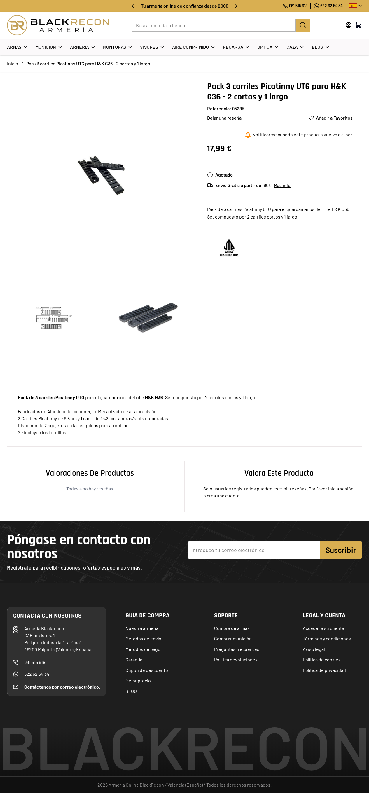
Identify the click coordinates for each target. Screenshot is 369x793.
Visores (149, 47)
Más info (282, 185)
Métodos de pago (142, 649)
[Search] (303, 25)
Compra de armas (232, 628)
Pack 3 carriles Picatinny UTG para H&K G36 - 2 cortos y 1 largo (88, 63)
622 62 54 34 (331, 5)
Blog (317, 47)
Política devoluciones (236, 659)
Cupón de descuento (146, 670)
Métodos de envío (143, 638)
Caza (292, 47)
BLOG (131, 691)
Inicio (12, 63)
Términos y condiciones (327, 638)
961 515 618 (298, 5)
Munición (45, 47)
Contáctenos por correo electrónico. (62, 686)
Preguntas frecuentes (236, 649)
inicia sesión (341, 488)
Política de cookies (322, 659)
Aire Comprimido (190, 47)
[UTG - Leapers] (229, 247)
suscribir (341, 549)
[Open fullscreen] (101, 175)
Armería (79, 47)
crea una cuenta (223, 495)
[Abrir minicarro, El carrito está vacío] (358, 25)
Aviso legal (314, 649)
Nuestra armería (141, 628)
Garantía (133, 659)
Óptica (264, 47)
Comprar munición (233, 638)
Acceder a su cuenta (323, 628)
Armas (14, 47)
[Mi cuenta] (348, 25)
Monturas (114, 47)
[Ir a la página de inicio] (58, 25)
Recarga (233, 47)
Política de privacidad (324, 670)
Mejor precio (138, 680)
